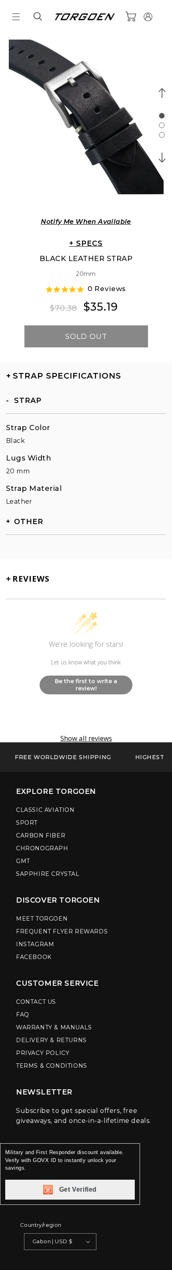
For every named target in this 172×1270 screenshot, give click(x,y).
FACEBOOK (34, 957)
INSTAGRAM (35, 944)
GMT (23, 861)
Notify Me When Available (86, 221)
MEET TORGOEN (42, 918)
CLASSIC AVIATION (45, 809)
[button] (16, 17)
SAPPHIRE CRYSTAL (48, 873)
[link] (63, 757)
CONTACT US (36, 1001)
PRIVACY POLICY (42, 1053)
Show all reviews (86, 738)
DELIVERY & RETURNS (51, 1040)
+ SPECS (86, 243)
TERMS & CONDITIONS (51, 1065)
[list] (86, 122)
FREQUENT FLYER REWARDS (62, 931)
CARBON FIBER (40, 835)
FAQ (22, 1014)
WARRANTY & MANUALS (54, 1027)
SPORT (27, 822)
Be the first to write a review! (86, 685)
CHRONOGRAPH (42, 848)
